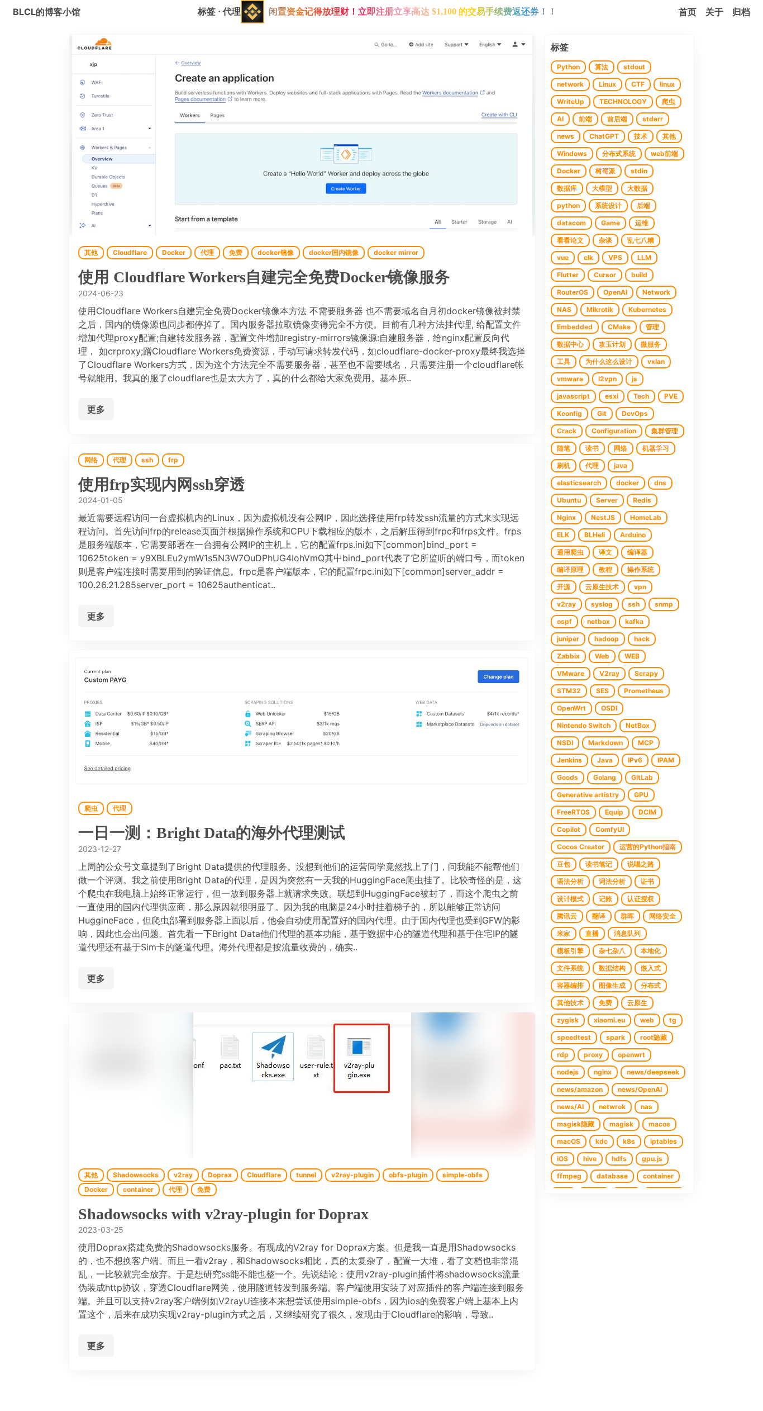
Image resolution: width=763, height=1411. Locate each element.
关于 (714, 11)
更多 (96, 409)
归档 (741, 11)
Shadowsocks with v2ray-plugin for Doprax (223, 1214)
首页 (688, 11)
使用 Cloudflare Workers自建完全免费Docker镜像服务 (264, 277)
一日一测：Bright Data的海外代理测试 (211, 832)
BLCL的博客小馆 (46, 11)
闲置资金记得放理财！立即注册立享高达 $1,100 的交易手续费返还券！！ (413, 11)
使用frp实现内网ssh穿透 (161, 484)
